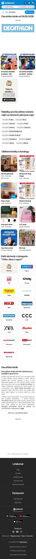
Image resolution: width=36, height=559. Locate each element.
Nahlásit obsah (18, 477)
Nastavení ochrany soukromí (18, 547)
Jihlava (22, 143)
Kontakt (17, 473)
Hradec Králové (11, 135)
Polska (23, 536)
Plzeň (22, 124)
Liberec (8, 127)
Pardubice (9, 139)
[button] (29, 3)
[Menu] (33, 3)
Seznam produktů (18, 484)
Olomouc (24, 127)
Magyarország (15, 536)
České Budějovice (12, 131)
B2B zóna (18, 503)
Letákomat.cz (23, 542)
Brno (21, 120)
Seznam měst (18, 481)
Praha (7, 120)
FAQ (18, 470)
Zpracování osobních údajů (18, 554)
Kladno (25, 139)
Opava (8, 143)
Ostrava (8, 124)
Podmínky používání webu (18, 551)
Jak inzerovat (18, 499)
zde (22, 408)
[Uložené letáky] (25, 3)
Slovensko (29, 536)
